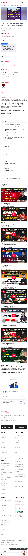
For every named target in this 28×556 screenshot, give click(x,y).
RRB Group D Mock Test (20, 476)
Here (11, 118)
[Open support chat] (24, 553)
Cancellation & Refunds (20, 540)
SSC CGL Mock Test (19, 474)
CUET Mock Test (18, 479)
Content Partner (4, 450)
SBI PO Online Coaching (6, 463)
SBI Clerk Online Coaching (6, 472)
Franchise (3, 447)
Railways (17, 440)
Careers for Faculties (5, 445)
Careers (2, 442)
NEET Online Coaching (6, 477)
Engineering (17, 447)
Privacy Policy (14, 542)
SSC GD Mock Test (19, 464)
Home (2, 5)
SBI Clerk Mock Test (19, 461)
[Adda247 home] (4, 2)
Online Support (4, 452)
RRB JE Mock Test (19, 486)
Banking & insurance (19, 435)
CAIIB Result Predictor (5, 520)
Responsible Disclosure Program (8, 540)
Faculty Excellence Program (21, 455)
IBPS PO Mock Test (19, 484)
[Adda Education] (20, 501)
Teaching (17, 442)
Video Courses (4, 508)
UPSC (16, 450)
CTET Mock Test (18, 471)
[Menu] (26, 2)
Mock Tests (3, 503)
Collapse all (24, 374)
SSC (16, 437)
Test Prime (3, 534)
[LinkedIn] (2, 423)
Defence (17, 445)
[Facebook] (11, 423)
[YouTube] (14, 423)
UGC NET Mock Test (19, 489)
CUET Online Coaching (6, 474)
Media (2, 440)
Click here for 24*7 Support (9, 420)
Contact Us (22, 391)
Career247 (3, 529)
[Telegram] (8, 423)
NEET (16, 452)
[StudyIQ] (20, 508)
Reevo (2, 532)
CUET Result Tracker (5, 527)
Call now (22, 401)
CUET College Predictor (6, 515)
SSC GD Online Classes (6, 469)
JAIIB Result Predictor (5, 517)
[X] (5, 423)
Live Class (14, 5)
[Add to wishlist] (26, 21)
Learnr (2, 536)
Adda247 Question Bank (6, 500)
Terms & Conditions (5, 542)
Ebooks (2, 510)
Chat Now (22, 396)
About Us (3, 435)
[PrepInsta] (20, 512)
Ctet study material (7, 5)
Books (2, 513)
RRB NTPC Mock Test (19, 466)
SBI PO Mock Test (19, 469)
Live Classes (3, 505)
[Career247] (20, 515)
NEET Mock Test (18, 481)
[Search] (22, 2)
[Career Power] (20, 504)
